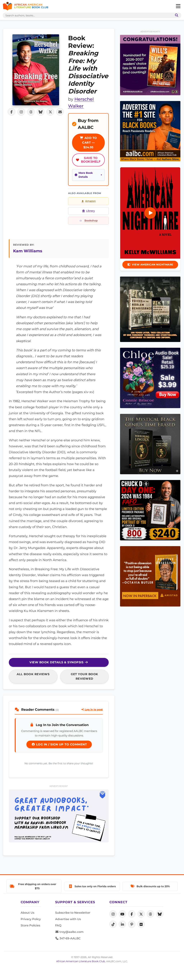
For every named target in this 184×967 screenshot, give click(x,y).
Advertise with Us (68, 919)
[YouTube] (122, 914)
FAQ (58, 925)
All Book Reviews (33, 674)
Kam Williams (27, 250)
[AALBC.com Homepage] (25, 6)
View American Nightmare (152, 264)
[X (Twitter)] (141, 914)
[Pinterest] (131, 924)
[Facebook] (131, 914)
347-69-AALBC (69, 938)
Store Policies (30, 925)
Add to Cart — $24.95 (89, 142)
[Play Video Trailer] (150, 213)
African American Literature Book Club (80, 961)
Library (90, 210)
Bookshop (91, 220)
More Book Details (86, 174)
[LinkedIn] (122, 924)
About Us (27, 912)
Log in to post (93, 709)
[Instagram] (113, 914)
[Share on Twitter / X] (50, 112)
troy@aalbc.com (71, 932)
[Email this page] (60, 112)
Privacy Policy (31, 919)
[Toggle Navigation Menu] (178, 6)
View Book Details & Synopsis (56, 662)
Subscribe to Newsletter (72, 912)
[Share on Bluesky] (40, 112)
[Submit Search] (176, 15)
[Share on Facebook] (11, 112)
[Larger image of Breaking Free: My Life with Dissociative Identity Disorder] (36, 69)
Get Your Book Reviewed (84, 676)
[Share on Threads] (31, 112)
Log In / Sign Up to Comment (61, 744)
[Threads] (150, 914)
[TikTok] (113, 924)
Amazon (90, 201)
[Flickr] (141, 924)
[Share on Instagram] (21, 112)
